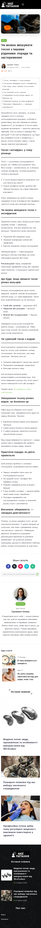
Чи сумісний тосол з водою (14, 92)
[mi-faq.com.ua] (10, 4)
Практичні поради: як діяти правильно (18, 101)
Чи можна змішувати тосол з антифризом (19, 83)
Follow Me (20, 604)
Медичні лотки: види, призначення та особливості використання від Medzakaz (24, 873)
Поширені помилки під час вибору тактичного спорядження (19, 785)
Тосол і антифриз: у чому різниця (16, 80)
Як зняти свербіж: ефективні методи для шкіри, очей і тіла (27, 676)
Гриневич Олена (13, 65)
